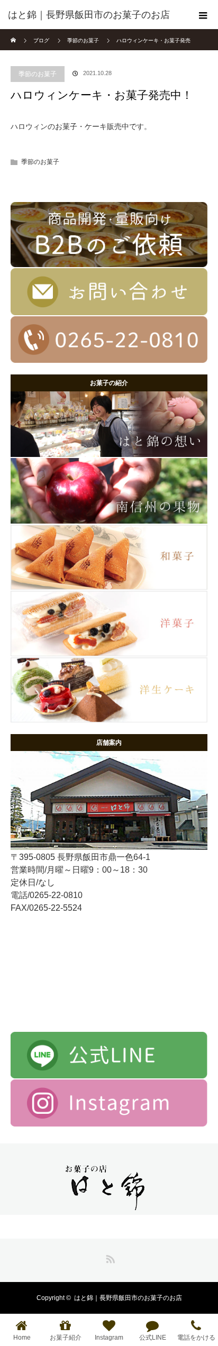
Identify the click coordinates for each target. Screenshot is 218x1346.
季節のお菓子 (38, 74)
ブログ (41, 40)
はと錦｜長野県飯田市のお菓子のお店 (128, 1298)
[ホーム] (14, 33)
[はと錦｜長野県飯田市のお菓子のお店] (93, 15)
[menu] (203, 15)
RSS (109, 1257)
